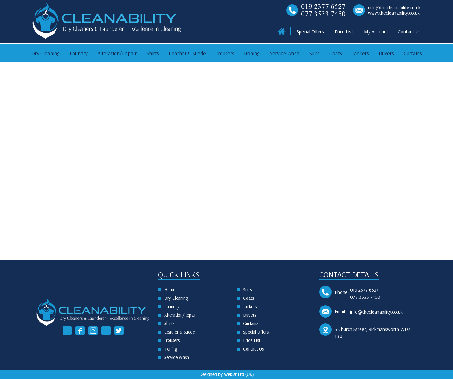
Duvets (386, 53)
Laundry (79, 53)
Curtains (413, 53)
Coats (335, 53)
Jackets (360, 53)
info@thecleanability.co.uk (394, 7)
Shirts (152, 53)
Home (169, 290)
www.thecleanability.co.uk (394, 13)
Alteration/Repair (117, 53)
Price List (344, 32)
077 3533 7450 (323, 14)
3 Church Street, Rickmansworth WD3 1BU (372, 332)
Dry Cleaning (45, 53)
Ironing (252, 53)
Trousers (225, 53)
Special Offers (310, 32)
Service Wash (284, 53)
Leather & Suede (187, 53)
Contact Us (409, 32)
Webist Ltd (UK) (239, 374)
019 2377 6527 (323, 6)
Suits (314, 53)
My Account (376, 32)
